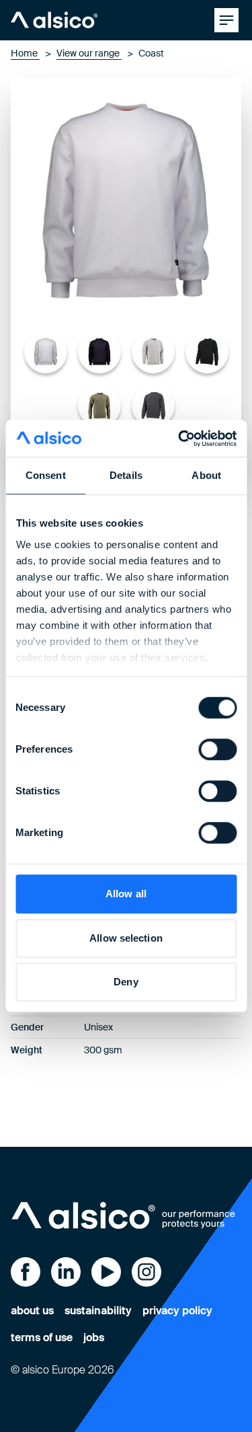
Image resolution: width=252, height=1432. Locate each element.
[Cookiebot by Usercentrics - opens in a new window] (179, 438)
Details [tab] (126, 475)
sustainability (98, 1311)
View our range (89, 53)
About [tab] (206, 475)
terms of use (42, 1337)
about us (32, 1311)
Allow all (126, 893)
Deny (126, 981)
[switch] (217, 749)
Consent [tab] (46, 475)
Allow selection (126, 938)
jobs (93, 1337)
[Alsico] (54, 20)
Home (25, 53)
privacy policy (177, 1311)
